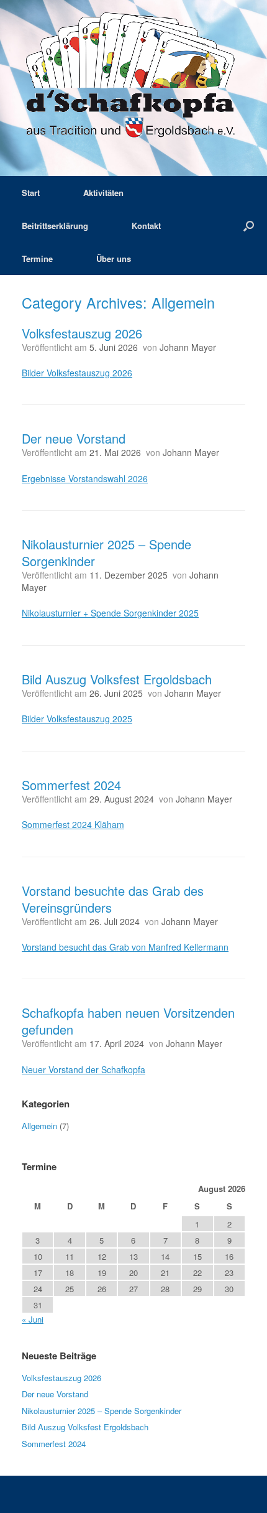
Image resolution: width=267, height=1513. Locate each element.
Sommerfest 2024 (71, 785)
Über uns (113, 258)
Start (31, 192)
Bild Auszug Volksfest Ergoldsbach (117, 679)
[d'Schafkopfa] (133, 78)
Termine (37, 258)
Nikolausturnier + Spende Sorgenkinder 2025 (110, 613)
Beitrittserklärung (55, 225)
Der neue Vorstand (73, 438)
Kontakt (146, 225)
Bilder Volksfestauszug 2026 (77, 372)
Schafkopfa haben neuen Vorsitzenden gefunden (128, 1020)
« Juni (32, 1319)
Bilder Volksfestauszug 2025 (77, 718)
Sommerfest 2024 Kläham (73, 824)
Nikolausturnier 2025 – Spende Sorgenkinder (106, 552)
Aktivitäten (103, 192)
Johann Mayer (188, 347)
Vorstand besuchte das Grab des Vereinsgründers (113, 899)
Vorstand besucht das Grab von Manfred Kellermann (125, 947)
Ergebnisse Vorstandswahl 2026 (85, 478)
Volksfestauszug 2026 (82, 333)
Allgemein (39, 1126)
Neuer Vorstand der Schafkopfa (83, 1069)
